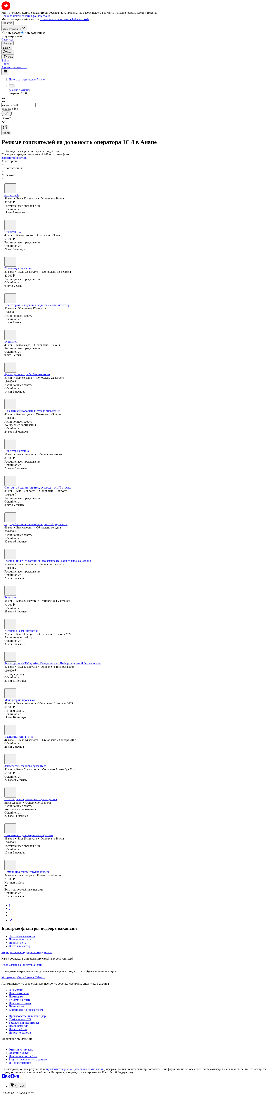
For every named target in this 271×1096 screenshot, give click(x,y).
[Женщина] (10, 188)
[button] (5, 60)
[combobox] (18, 105)
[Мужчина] (10, 298)
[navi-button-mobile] (5, 72)
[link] (7, 52)
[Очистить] (6, 113)
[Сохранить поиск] (5, 128)
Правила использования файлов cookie (64, 19)
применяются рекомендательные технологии (74, 1069)
